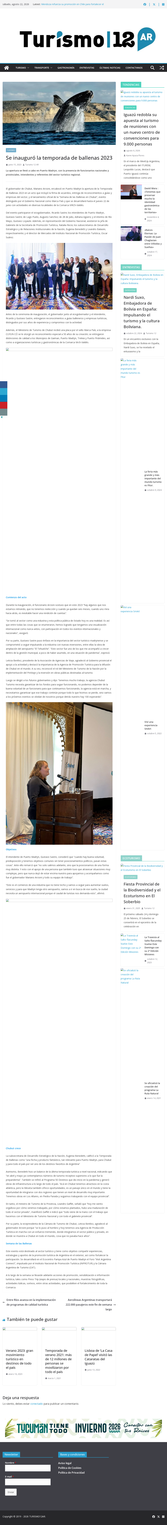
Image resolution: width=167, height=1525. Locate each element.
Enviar (11, 1492)
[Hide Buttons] (1, 418)
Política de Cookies (69, 1468)
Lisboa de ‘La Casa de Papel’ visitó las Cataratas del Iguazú (98, 1356)
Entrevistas (87, 67)
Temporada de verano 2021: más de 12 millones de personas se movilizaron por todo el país (58, 1361)
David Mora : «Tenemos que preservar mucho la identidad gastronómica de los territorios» (152, 200)
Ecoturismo (130, 877)
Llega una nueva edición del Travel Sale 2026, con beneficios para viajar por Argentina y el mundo (73, 5)
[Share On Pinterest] (3, 405)
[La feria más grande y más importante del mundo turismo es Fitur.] (131, 480)
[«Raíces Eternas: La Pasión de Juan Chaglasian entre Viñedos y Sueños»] (131, 242)
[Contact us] (3, 412)
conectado (36, 1403)
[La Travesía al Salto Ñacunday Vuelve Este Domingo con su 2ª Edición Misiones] (131, 950)
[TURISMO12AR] (83, 17)
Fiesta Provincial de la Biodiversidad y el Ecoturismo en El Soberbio (142, 892)
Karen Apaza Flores (135, 155)
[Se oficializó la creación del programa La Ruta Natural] (131, 1090)
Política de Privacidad (71, 1472)
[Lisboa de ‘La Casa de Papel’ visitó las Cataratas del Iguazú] (98, 1329)
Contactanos (134, 67)
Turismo (21, 67)
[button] (27, 67)
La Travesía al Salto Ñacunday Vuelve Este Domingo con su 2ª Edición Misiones (153, 946)
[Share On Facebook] (3, 384)
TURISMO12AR (37, 1516)
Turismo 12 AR (32, 164)
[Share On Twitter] (3, 391)
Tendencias (130, 107)
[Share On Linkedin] (3, 398)
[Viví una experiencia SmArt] (131, 727)
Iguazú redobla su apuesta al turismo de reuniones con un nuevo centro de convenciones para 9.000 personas (142, 129)
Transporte (41, 67)
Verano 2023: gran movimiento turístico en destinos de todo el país (19, 1359)
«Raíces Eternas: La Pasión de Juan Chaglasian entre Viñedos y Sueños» (153, 238)
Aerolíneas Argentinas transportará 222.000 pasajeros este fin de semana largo (89, 1304)
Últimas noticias (109, 67)
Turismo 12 (151, 333)
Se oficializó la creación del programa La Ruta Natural (152, 1088)
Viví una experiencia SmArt (150, 725)
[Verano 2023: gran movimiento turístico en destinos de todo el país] (20, 1329)
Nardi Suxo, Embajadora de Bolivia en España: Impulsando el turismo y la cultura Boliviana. (142, 312)
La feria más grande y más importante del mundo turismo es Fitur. (152, 478)
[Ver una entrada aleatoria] (161, 67)
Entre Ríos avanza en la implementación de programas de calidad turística (31, 1302)
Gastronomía (66, 67)
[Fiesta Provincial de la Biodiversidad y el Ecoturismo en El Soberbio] (142, 868)
